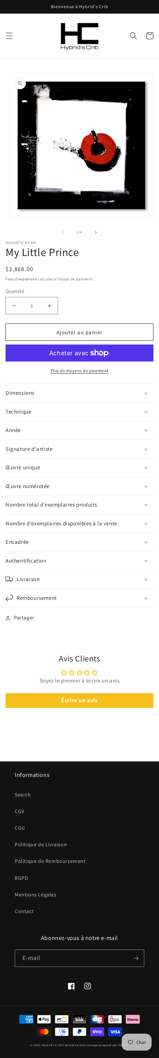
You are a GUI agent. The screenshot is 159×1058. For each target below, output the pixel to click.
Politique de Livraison (41, 844)
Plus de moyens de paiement (80, 370)
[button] (9, 36)
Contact (24, 911)
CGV (19, 811)
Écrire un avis (79, 700)
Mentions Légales (36, 894)
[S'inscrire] (136, 958)
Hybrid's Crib (51, 1045)
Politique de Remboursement (50, 861)
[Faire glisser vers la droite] (96, 232)
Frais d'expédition (21, 279)
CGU (20, 827)
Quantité (15, 291)
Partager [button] (24, 617)
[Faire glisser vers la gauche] (63, 232)
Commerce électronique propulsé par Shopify (95, 1045)
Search (23, 794)
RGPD (21, 878)
